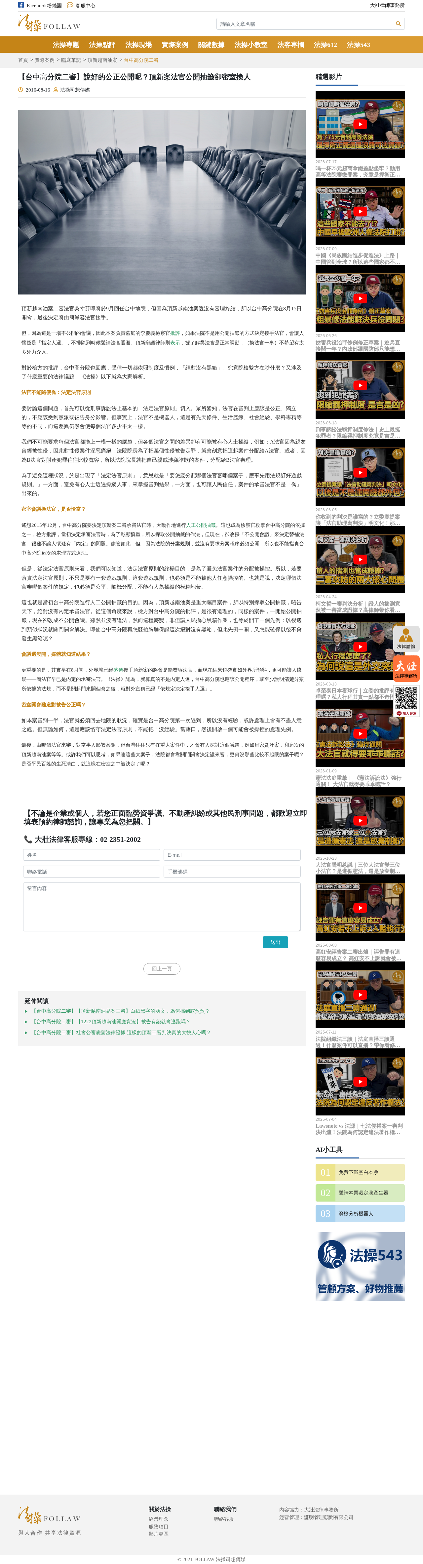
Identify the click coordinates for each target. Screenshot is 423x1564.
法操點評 (102, 44)
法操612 (325, 44)
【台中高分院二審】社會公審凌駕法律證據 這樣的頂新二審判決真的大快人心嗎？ (121, 1032)
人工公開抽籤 (201, 525)
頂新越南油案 (102, 60)
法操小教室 (251, 44)
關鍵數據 (211, 44)
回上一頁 (162, 968)
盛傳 (118, 670)
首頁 (23, 60)
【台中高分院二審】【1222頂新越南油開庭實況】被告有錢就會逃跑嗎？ (111, 1021)
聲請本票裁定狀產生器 (363, 1192)
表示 (175, 342)
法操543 (358, 44)
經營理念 (159, 1519)
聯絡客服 (224, 1519)
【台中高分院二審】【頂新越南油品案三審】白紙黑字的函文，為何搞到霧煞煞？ (120, 1011)
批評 (175, 333)
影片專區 (159, 1534)
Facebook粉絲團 (44, 5)
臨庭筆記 (71, 60)
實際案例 (175, 44)
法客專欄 (291, 44)
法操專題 (66, 44)
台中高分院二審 (141, 60)
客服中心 (86, 5)
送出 (276, 942)
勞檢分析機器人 (356, 1213)
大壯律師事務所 (387, 5)
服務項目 (159, 1526)
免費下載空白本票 (358, 1172)
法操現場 (139, 44)
